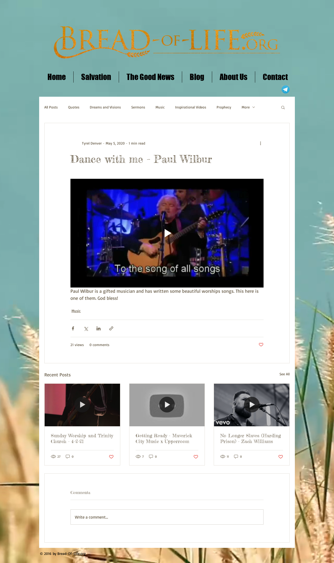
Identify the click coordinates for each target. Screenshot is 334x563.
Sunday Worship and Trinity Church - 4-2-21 (82, 438)
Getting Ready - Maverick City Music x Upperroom (164, 438)
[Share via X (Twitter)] (85, 328)
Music (160, 107)
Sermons (138, 107)
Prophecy (224, 107)
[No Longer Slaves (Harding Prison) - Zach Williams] (251, 405)
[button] (283, 107)
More (246, 107)
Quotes (73, 107)
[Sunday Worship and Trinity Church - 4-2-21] (82, 405)
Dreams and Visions (105, 107)
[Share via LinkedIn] (98, 328)
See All (284, 374)
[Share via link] (111, 328)
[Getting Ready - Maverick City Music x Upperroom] (167, 405)
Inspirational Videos (190, 107)
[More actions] (260, 143)
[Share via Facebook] (72, 328)
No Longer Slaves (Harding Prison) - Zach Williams (250, 438)
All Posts (51, 107)
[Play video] (167, 233)
